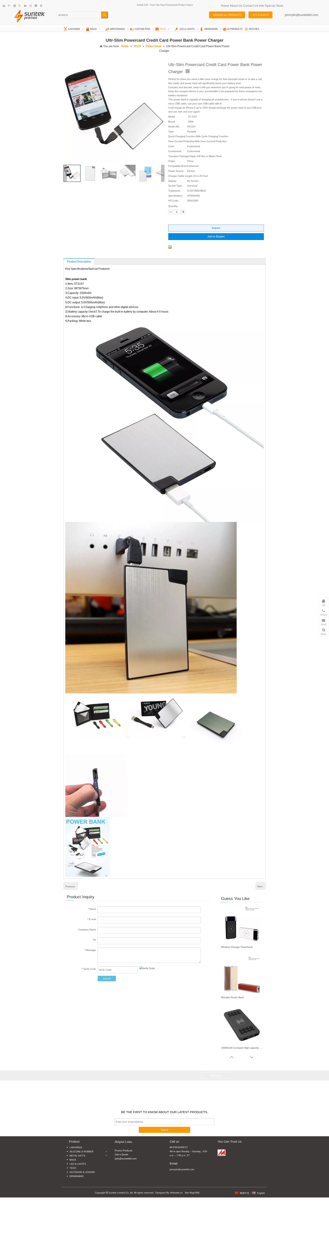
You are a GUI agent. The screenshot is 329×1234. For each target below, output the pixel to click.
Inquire (216, 227)
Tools (279, 5)
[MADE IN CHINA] (222, 1152)
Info (261, 5)
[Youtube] (25, 6)
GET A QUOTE (260, 15)
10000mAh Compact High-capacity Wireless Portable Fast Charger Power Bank (241, 1047)
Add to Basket (216, 236)
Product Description (79, 261)
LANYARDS (76, 1147)
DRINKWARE (77, 1176)
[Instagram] (30, 6)
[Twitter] (20, 6)
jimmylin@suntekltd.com (301, 15)
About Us (236, 5)
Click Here (216, 1075)
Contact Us (250, 5)
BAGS (73, 1159)
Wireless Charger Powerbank (237, 947)
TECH (73, 1168)
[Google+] (9, 6)
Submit (107, 978)
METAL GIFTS (77, 1155)
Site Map (189, 1192)
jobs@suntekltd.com (126, 1158)
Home (225, 5)
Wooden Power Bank (232, 997)
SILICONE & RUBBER (81, 1151)
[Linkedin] (15, 6)
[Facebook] (4, 6)
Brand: (171, 121)
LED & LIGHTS (78, 1164)
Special (270, 5)
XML (197, 1192)
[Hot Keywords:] (104, 14)
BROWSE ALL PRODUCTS (227, 15)
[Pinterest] (36, 6)
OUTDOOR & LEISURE (82, 1172)
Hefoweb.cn (176, 1192)
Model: (172, 116)
